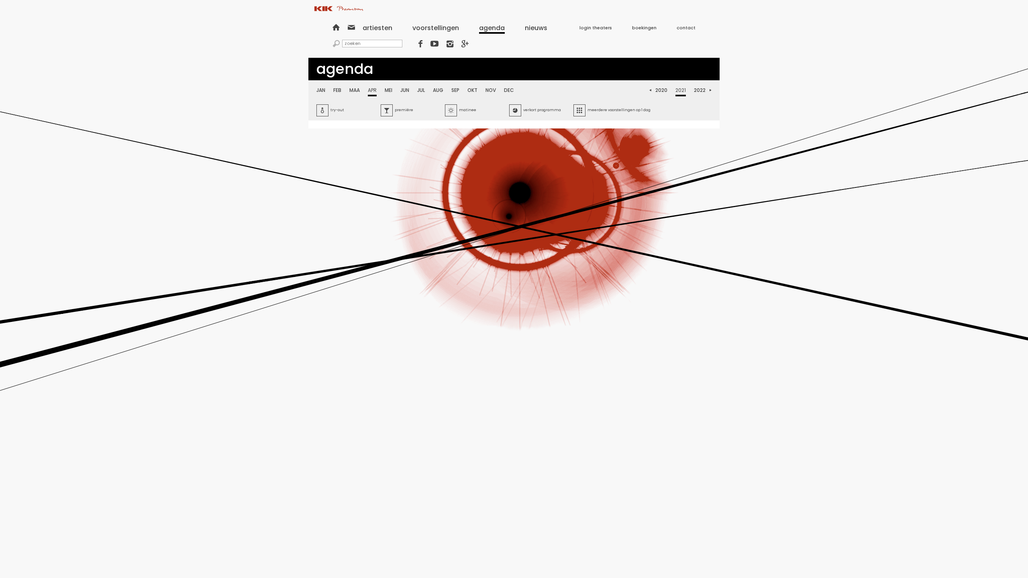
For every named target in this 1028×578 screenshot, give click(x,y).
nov (490, 90)
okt (472, 90)
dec (509, 90)
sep (455, 90)
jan (320, 90)
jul (421, 90)
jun (404, 90)
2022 (700, 90)
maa (354, 90)
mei (388, 90)
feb (337, 90)
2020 (661, 90)
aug (438, 90)
